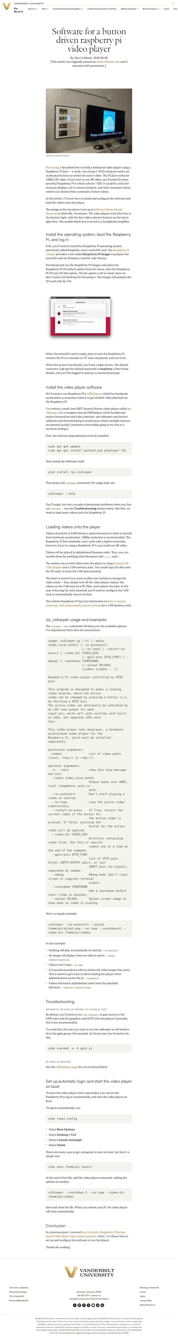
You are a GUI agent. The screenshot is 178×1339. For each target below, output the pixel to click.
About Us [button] (31, 9)
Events (166, 9)
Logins (143, 1296)
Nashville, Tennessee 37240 (89, 1292)
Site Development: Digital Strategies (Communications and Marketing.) (90, 1333)
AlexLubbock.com (108, 62)
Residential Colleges (18, 1292)
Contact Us (96, 1296)
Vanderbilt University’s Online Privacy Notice (89, 1299)
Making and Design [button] (128, 9)
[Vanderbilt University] (89, 1272)
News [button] (44, 9)
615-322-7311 (83, 1296)
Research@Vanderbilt (18, 1301)
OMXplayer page (67, 1067)
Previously (52, 167)
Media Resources (147, 1305)
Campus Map (145, 1301)
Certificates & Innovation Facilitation (102, 9)
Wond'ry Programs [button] (150, 9)
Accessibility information (47, 1330)
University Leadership (18, 1288)
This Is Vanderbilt (16, 1296)
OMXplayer (94, 394)
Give (175, 9)
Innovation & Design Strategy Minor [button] (67, 9)
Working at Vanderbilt (149, 1288)
